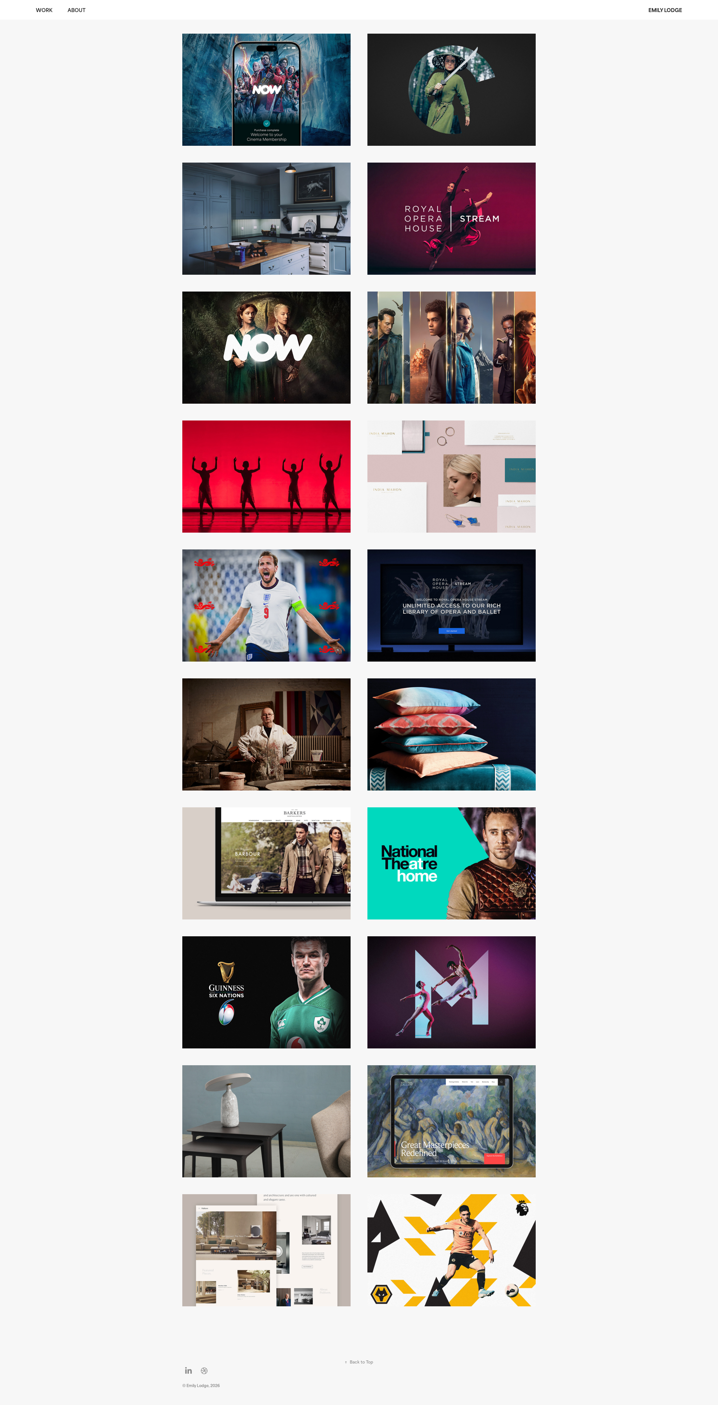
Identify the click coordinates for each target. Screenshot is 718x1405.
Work (44, 10)
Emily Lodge (665, 10)
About (77, 10)
